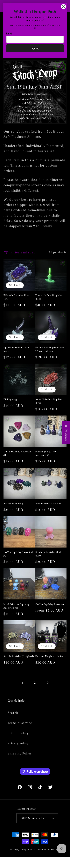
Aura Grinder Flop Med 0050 (49, 401)
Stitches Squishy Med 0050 (48, 554)
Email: (9, 33)
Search (13, 713)
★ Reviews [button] (66, 432)
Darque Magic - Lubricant (50, 656)
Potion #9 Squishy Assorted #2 (46, 453)
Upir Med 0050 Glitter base (16, 349)
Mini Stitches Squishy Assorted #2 (17, 606)
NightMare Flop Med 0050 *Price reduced (50, 349)
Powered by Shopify (48, 849)
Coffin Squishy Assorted (50, 604)
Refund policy (18, 733)
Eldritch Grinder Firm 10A (17, 297)
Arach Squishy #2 (14, 503)
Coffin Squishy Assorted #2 (18, 554)
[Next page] (47, 683)
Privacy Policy (18, 743)
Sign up (35, 48)
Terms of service (20, 723)
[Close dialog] (63, 6)
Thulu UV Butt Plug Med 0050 (49, 297)
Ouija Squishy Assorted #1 (18, 453)
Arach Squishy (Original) (19, 656)
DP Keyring (10, 399)
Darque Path (27, 849)
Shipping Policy (20, 753)
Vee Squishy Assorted (48, 503)
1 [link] (22, 683)
